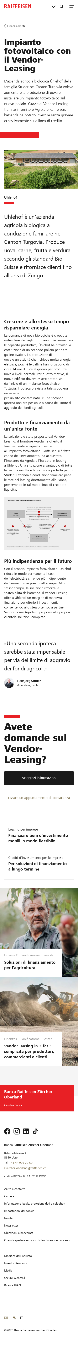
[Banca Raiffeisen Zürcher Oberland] (17, 6)
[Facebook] (7, 1131)
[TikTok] (35, 1131)
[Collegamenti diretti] (53, 6)
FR (14, 1317)
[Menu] (71, 6)
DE (6, 1317)
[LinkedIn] (26, 1131)
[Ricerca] (61, 6)
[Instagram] (17, 1131)
